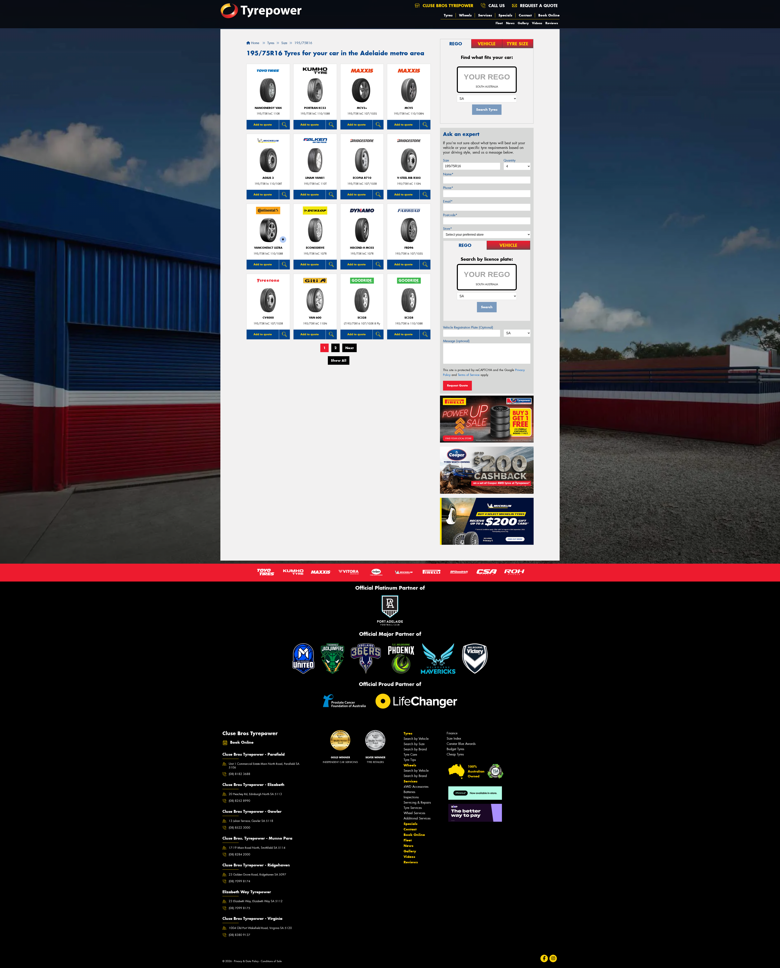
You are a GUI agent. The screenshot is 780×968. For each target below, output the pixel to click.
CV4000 (268, 317)
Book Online (549, 15)
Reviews (551, 23)
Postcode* (450, 215)
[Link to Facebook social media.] (544, 958)
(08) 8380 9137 (239, 935)
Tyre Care (410, 754)
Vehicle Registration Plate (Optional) (468, 327)
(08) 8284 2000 (239, 854)
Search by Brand (415, 749)
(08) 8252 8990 (239, 801)
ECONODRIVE (315, 248)
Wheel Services (414, 813)
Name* (448, 174)
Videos (537, 23)
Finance (452, 733)
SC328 (362, 317)
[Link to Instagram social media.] (553, 958)
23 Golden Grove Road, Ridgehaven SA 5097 (257, 874)
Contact (525, 15)
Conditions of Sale (271, 961)
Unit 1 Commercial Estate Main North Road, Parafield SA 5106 (264, 765)
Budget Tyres (455, 749)
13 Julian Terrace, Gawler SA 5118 (251, 821)
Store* (447, 229)
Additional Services (417, 818)
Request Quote (457, 385)
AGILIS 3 (268, 178)
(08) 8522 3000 (239, 827)
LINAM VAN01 (315, 178)
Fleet (499, 23)
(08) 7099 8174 (239, 881)
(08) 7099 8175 (239, 908)
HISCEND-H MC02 (362, 248)
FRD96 (408, 248)
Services (485, 15)
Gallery (523, 23)
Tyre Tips (410, 760)
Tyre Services (413, 808)
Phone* (448, 188)
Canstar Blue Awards (461, 744)
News (510, 23)
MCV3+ (362, 108)
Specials (505, 15)
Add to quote (263, 124)
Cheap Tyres (455, 754)
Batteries (409, 792)
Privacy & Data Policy (246, 961)
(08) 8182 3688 (239, 774)
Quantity (510, 160)
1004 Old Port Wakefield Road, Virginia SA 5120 (260, 928)
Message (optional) (456, 341)
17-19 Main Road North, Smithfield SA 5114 (257, 848)
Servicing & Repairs (417, 802)
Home (254, 43)
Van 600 (315, 317)
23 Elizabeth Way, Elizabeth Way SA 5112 (256, 901)
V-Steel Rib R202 (409, 178)
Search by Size (414, 744)
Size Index (454, 738)
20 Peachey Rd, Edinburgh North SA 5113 (255, 794)
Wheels (465, 15)
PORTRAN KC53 (315, 108)
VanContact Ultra (268, 248)
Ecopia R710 (362, 178)
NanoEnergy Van (268, 108)
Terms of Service (469, 375)
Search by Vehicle (416, 739)
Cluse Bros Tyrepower (447, 5)
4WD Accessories (416, 787)
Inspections (411, 797)
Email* (448, 201)
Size (446, 160)
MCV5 (409, 108)
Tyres (448, 15)
